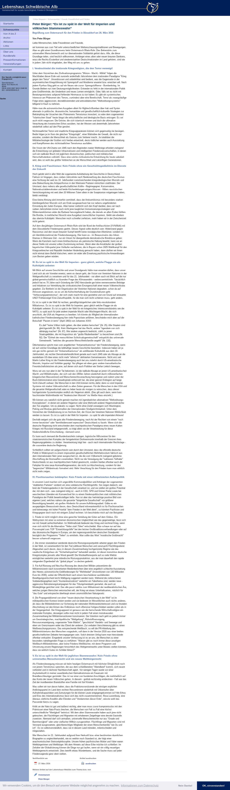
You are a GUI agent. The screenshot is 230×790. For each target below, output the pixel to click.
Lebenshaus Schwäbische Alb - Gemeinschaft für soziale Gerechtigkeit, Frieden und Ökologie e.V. (29, 8)
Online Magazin (39, 19)
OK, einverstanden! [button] (213, 785)
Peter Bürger (44, 779)
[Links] (14, 46)
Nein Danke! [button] (185, 785)
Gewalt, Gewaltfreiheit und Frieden (75, 19)
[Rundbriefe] (14, 56)
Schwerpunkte (53, 19)
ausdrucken (91, 764)
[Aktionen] (14, 42)
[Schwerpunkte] (14, 30)
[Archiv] (14, 38)
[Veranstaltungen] (14, 64)
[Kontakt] (14, 70)
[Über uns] (14, 52)
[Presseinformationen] (14, 60)
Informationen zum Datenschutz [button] (140, 785)
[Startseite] (14, 24)
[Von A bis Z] (14, 34)
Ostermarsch (44, 775)
